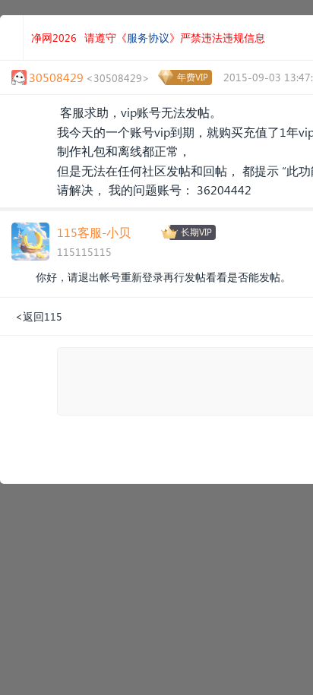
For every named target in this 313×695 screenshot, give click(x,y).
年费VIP (192, 77)
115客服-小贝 (94, 232)
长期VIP (196, 232)
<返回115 (38, 316)
